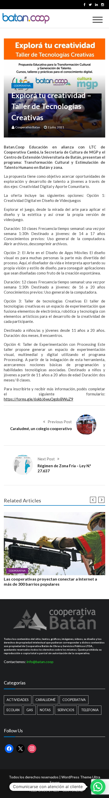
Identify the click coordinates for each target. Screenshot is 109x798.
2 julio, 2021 (56, 127)
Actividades (18, 700)
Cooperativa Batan (27, 127)
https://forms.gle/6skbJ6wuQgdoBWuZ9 (38, 399)
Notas (45, 710)
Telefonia (90, 710)
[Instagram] (102, 5)
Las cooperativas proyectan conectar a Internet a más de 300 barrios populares (50, 581)
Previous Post (60, 421)
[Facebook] (84, 5)
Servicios (66, 710)
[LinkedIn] (96, 5)
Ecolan (13, 710)
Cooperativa (22, 85)
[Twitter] (90, 5)
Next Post (46, 459)
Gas (29, 710)
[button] (97, 786)
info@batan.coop (40, 661)
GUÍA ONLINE (72, 790)
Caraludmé (45, 700)
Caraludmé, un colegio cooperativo (41, 428)
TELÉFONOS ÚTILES (44, 790)
